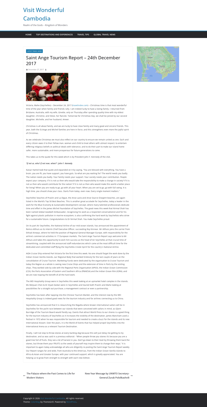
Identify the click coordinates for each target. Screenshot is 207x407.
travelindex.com (80, 105)
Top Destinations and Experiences (54, 34)
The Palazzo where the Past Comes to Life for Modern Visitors (51, 375)
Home (28, 34)
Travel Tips (83, 34)
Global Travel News (104, 34)
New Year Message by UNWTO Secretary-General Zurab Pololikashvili (107, 375)
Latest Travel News (34, 51)
